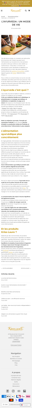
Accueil (3, 16)
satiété (11, 252)
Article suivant (25, 268)
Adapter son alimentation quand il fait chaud (14, 314)
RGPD (16, 382)
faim (24, 188)
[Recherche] (25, 10)
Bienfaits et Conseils (16, 358)
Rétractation (16, 386)
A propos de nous (16, 375)
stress (14, 73)
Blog (16, 363)
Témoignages (16, 361)
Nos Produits (16, 356)
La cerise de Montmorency (8, 278)
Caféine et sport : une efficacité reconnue (13, 298)
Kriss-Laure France (16, 345)
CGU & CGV (16, 384)
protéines (5, 250)
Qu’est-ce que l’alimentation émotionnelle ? (13, 285)
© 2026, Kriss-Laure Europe (16, 404)
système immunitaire (18, 71)
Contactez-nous (16, 377)
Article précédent (8, 268)
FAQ (16, 365)
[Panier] (29, 10)
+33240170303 (16, 341)
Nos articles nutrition (13, 16)
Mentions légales (16, 379)
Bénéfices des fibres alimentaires (10, 292)
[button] (25, 404)
